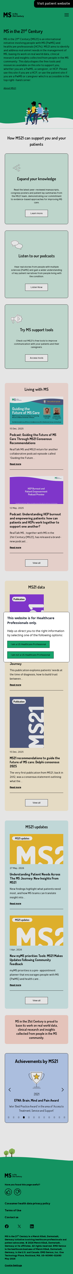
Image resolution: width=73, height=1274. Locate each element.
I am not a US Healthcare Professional (30, 655)
